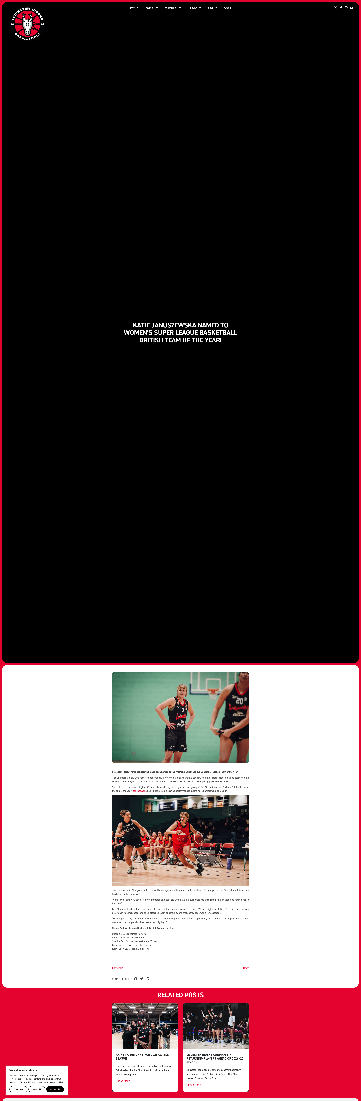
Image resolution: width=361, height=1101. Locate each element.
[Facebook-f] (341, 7)
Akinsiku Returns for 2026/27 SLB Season (142, 1056)
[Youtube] (351, 7)
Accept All (55, 1089)
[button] (135, 978)
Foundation (171, 7)
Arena (227, 7)
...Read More (123, 1081)
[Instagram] (346, 7)
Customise (18, 1089)
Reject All (37, 1089)
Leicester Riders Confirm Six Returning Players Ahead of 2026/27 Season (215, 1058)
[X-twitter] (335, 7)
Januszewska (140, 790)
